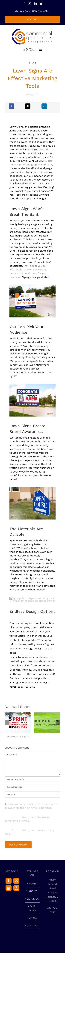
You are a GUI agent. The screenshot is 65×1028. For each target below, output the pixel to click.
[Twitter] (16, 881)
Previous (12, 736)
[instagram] (41, 3)
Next (23, 736)
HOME (32, 883)
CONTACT (32, 925)
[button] (7, 722)
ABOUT (32, 891)
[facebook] (24, 3)
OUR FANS (32, 908)
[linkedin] (35, 3)
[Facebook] (11, 106)
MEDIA (33, 918)
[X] (27, 106)
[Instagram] (16, 888)
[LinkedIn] (44, 106)
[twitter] (29, 3)
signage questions (25, 682)
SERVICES (32, 898)
